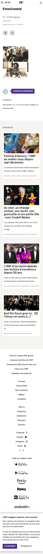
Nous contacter (21, 390)
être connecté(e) (18, 105)
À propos (21, 381)
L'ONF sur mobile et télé (22, 458)
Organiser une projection (21, 373)
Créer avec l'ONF (21, 369)
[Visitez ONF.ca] (25, 2)
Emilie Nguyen (13, 17)
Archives (21, 425)
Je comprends (10, 546)
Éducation (21, 420)
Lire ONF (7, 3)
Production (21, 411)
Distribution (21, 416)
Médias (21, 395)
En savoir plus (26, 546)
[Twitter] (12, 33)
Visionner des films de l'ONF (21, 360)
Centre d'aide (21, 386)
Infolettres (21, 399)
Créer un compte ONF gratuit (21, 356)
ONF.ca (22, 407)
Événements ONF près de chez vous (21, 364)
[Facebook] (5, 33)
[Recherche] (41, 3)
